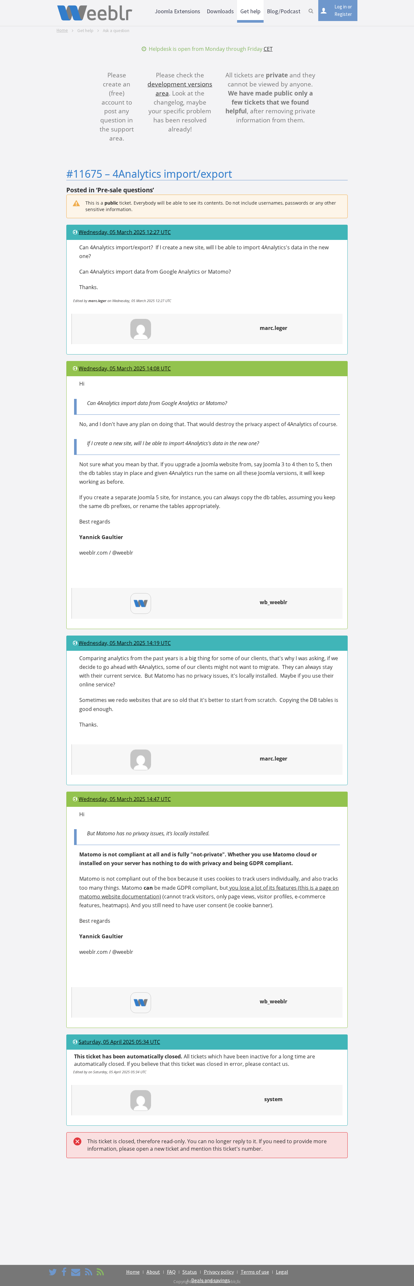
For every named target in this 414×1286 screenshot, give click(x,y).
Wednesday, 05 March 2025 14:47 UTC (125, 799)
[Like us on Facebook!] (64, 1272)
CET (268, 48)
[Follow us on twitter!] (53, 1272)
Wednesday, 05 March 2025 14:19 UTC (125, 643)
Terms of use (255, 1272)
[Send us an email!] (75, 1272)
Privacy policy (219, 1272)
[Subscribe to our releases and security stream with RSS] (100, 1272)
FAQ (171, 1272)
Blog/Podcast (283, 11)
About (153, 1272)
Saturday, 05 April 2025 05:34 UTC (119, 1041)
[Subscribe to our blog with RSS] (88, 1272)
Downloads (220, 11)
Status (189, 1272)
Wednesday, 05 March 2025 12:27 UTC (125, 232)
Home (62, 30)
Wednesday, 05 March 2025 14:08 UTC (125, 368)
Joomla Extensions (177, 11)
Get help (250, 11)
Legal (282, 1272)
